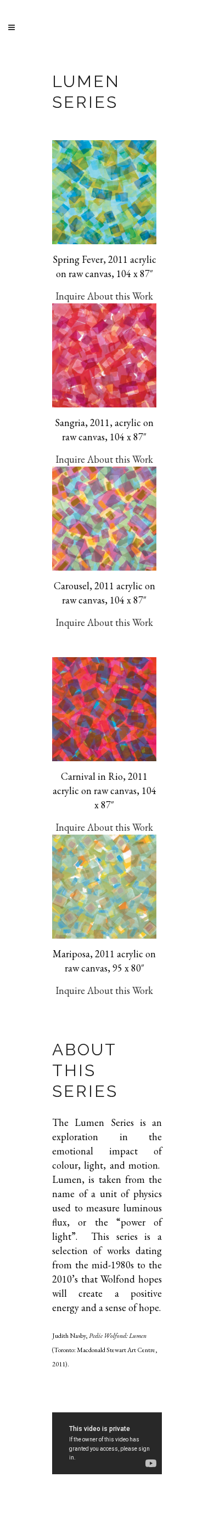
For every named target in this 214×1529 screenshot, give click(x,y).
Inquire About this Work (104, 296)
